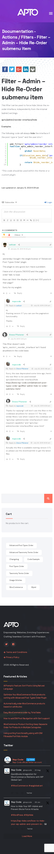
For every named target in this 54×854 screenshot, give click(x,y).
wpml (33, 587)
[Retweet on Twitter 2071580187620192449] (18, 829)
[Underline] (10, 220)
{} (34, 220)
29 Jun (37, 802)
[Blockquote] (24, 220)
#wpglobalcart (36, 785)
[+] (37, 220)
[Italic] (7, 220)
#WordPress (17, 815)
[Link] (30, 220)
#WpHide (28, 815)
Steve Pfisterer (22, 368)
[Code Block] (27, 220)
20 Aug (37, 770)
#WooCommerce (19, 785)
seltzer (19, 305)
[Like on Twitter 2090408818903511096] (23, 793)
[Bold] (4, 220)
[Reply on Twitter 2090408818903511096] (12, 793)
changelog (14, 559)
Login (49, 202)
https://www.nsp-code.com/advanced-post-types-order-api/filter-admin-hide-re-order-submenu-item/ (27, 385)
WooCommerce (16, 587)
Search (48, 498)
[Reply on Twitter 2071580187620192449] (12, 829)
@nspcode (27, 770)
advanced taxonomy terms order (23, 552)
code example (33, 559)
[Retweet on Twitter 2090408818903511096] (18, 793)
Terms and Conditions (16, 652)
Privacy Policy (12, 657)
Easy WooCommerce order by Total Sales (22, 712)
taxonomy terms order (19, 573)
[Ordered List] (17, 220)
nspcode (19, 406)
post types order (16, 566)
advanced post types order (21, 545)
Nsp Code (16, 770)
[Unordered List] (20, 220)
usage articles (15, 580)
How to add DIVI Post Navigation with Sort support (27, 718)
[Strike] (14, 220)
